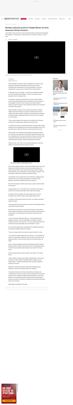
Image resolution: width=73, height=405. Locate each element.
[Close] (66, 73)
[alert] (8, 394)
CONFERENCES (23, 18)
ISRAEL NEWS (30, 18)
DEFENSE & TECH (62, 18)
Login (70, 18)
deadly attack (20, 89)
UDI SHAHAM (11, 78)
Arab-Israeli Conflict (14, 24)
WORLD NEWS (37, 18)
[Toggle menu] (2, 19)
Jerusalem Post (7, 24)
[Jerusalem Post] (11, 19)
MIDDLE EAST (44, 18)
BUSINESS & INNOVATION (52, 18)
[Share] (6, 40)
